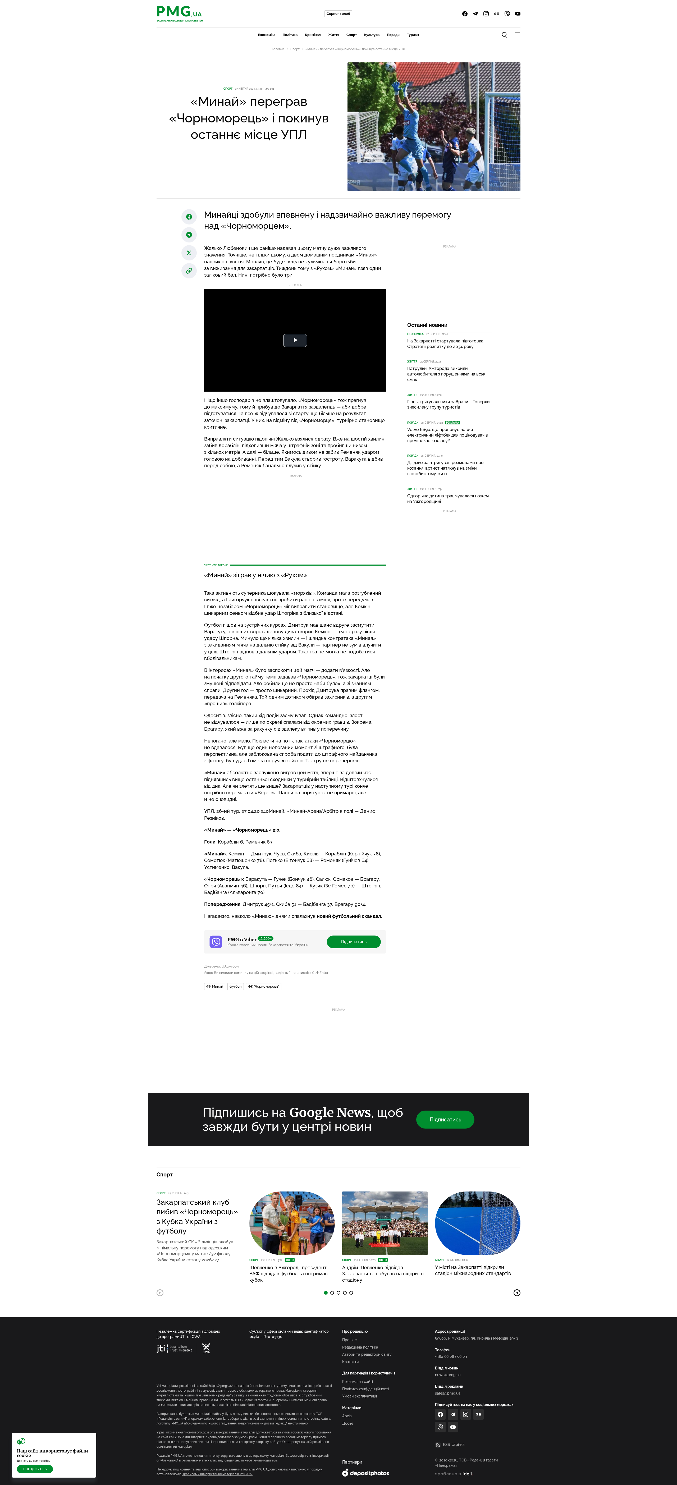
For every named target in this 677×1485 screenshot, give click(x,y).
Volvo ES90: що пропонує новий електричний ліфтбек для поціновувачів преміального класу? (447, 435)
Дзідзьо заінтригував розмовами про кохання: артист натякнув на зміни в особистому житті (445, 468)
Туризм (413, 35)
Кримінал (313, 35)
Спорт (351, 35)
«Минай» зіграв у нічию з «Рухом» (255, 575)
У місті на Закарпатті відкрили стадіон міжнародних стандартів (473, 1270)
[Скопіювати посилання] (189, 270)
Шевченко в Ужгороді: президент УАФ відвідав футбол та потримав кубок (288, 1274)
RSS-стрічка (454, 1444)
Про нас (349, 1340)
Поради (393, 35)
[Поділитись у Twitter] (189, 252)
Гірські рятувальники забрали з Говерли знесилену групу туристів (448, 404)
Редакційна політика (360, 1347)
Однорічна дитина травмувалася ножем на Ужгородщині (448, 498)
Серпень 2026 (338, 14)
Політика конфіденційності (365, 1389)
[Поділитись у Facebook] (189, 216)
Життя (333, 35)
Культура (371, 35)
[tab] (326, 1293)
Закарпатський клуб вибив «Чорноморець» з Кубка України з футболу (197, 1216)
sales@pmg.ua (447, 1393)
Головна (278, 49)
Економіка (266, 35)
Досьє (347, 1423)
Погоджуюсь (35, 1469)
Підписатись (354, 941)
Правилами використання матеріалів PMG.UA (217, 1474)
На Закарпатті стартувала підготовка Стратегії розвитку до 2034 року (445, 343)
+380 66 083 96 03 (451, 1356)
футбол (236, 986)
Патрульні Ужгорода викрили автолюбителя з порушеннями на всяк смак (446, 374)
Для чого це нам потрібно (33, 1460)
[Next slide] (517, 1293)
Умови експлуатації (359, 1396)
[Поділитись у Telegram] (189, 234)
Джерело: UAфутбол (221, 966)
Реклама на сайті (357, 1381)
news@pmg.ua (448, 1375)
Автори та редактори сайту (367, 1354)
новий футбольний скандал (349, 916)
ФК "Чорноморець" (263, 986)
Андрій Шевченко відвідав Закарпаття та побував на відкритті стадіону (383, 1274)
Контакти (350, 1362)
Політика (290, 35)
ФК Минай (214, 986)
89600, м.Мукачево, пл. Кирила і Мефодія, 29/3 (476, 1338)
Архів (347, 1416)
